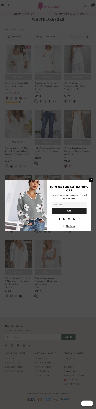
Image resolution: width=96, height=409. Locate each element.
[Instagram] (64, 219)
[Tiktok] (78, 219)
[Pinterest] (69, 219)
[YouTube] (74, 219)
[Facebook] (59, 219)
